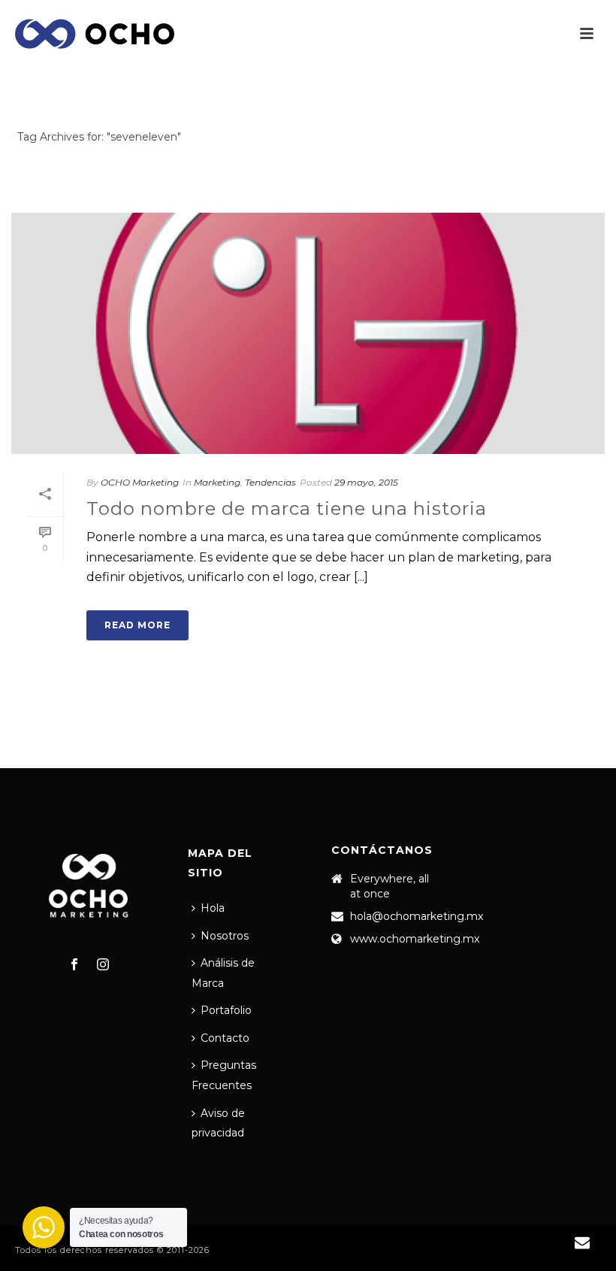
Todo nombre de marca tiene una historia (286, 508)
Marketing (217, 482)
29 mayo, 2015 (366, 482)
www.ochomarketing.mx (414, 939)
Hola (213, 908)
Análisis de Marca (223, 973)
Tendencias (270, 482)
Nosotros (225, 936)
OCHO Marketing (140, 482)
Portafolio (226, 1010)
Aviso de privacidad (218, 1123)
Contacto (225, 1038)
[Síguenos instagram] (103, 965)
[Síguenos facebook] (74, 965)
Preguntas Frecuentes (224, 1075)
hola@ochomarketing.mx (416, 916)
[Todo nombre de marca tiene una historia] (308, 333)
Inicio (570, 165)
